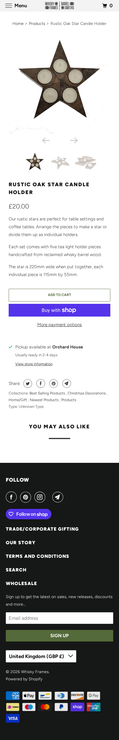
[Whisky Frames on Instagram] (41, 497)
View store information (34, 364)
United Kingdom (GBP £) (37, 656)
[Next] (73, 140)
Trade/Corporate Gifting (42, 529)
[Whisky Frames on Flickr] (50, 497)
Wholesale (21, 583)
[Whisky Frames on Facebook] (12, 497)
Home (18, 23)
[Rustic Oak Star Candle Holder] (59, 83)
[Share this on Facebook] (40, 383)
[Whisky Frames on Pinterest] (27, 497)
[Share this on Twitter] (27, 383)
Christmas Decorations (87, 393)
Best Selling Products (47, 393)
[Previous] (45, 140)
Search (16, 570)
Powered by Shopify (24, 679)
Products (37, 23)
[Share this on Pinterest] (53, 383)
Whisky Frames (35, 671)
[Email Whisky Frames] (59, 497)
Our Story (21, 542)
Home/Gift (18, 400)
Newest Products (45, 400)
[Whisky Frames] (59, 5)
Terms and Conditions (37, 556)
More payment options (59, 324)
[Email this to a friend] (66, 383)
